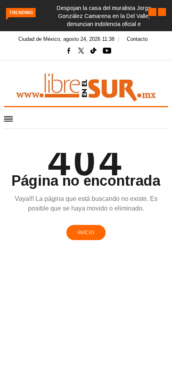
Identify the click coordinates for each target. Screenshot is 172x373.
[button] (152, 12)
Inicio (86, 232)
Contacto (137, 39)
